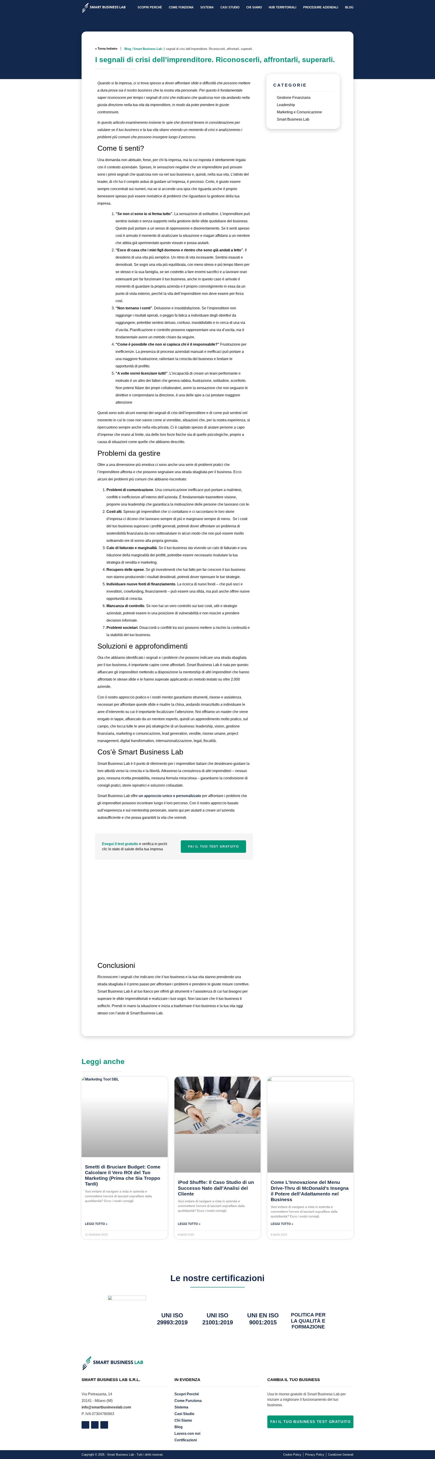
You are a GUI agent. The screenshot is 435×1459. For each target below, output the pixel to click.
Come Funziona (181, 7)
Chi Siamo (254, 7)
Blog (349, 7)
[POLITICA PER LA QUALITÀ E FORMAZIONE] (308, 1301)
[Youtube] (104, 1425)
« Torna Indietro (106, 48)
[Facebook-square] (85, 1425)
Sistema (207, 7)
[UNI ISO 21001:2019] (217, 1301)
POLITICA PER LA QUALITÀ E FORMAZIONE (308, 1321)
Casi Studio (229, 7)
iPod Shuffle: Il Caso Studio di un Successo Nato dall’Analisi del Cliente (216, 1188)
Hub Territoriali (282, 7)
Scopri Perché (150, 7)
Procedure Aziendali (320, 7)
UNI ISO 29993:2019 (172, 1319)
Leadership (286, 105)
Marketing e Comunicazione (299, 112)
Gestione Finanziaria (293, 97)
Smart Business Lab (147, 49)
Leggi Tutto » (96, 1224)
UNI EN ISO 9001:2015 (263, 1319)
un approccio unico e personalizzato (170, 796)
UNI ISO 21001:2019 (217, 1319)
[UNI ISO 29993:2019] (172, 1301)
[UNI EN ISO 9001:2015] (262, 1301)
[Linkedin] (95, 1425)
